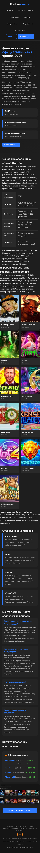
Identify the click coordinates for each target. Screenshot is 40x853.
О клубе (10, 10)
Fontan (20, 4)
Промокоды (14, 17)
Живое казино (20, 30)
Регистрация (24, 36)
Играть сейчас (9, 144)
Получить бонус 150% (19, 810)
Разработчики (28, 24)
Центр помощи (12, 24)
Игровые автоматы (25, 10)
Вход (10, 36)
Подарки (27, 17)
